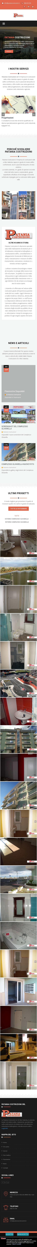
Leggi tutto (5, 1128)
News (5, 1164)
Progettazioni (7, 118)
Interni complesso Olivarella (17, 522)
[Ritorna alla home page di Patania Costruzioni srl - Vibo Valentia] (18, 15)
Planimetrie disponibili (14, 391)
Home (5, 1142)
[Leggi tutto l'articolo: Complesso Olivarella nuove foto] (18, 452)
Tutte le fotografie (18, 509)
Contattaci (8, 51)
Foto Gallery (7, 1155)
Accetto (9, 1234)
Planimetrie (6, 1159)
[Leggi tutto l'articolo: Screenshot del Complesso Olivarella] (18, 414)
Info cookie (17, 1244)
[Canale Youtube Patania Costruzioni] (33, 6)
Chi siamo (6, 1147)
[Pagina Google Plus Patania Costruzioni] (28, 6)
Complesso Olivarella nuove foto (18, 464)
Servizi (5, 1151)
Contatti (5, 1168)
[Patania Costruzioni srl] (12, 1113)
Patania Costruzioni (14, 395)
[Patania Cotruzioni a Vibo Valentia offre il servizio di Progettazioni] (18, 105)
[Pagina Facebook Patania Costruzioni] (24, 6)
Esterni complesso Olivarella (16, 519)
